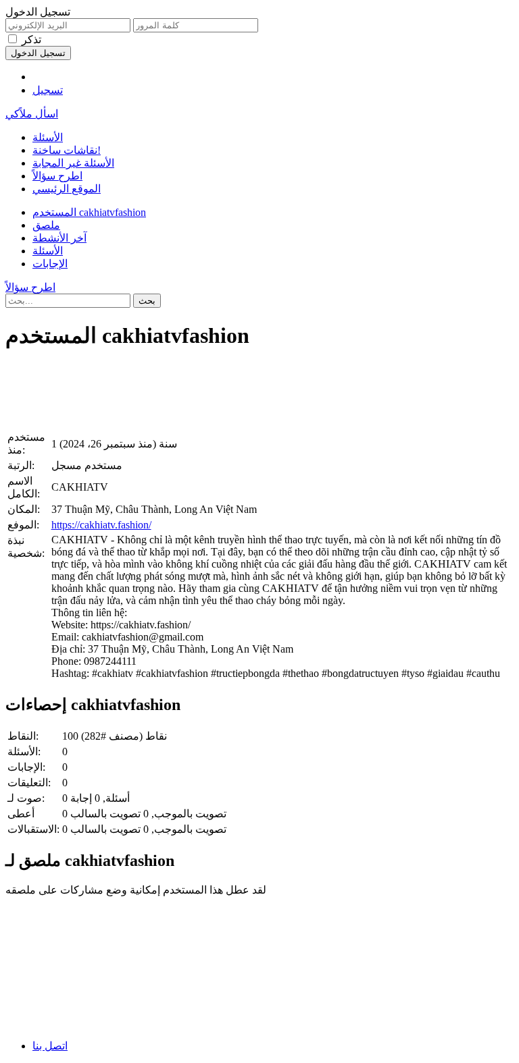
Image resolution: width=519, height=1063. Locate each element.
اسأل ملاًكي (31, 113)
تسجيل (47, 90)
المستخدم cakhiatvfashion (89, 212)
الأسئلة (47, 137)
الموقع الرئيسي (66, 188)
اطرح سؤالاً (57, 176)
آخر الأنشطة (59, 238)
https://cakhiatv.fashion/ (101, 524)
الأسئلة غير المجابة (73, 163)
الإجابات (50, 263)
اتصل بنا (50, 1046)
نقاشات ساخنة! (66, 150)
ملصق (46, 225)
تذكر (31, 39)
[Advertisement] (259, 392)
